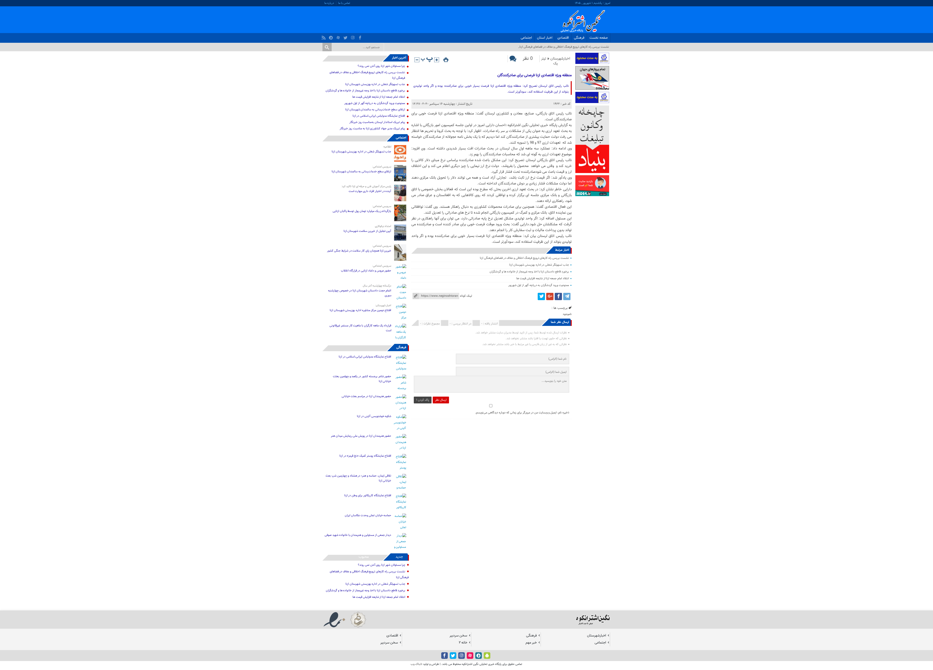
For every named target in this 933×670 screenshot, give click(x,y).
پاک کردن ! (422, 400)
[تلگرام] (566, 296)
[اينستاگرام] (353, 36)
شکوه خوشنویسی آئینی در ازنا (374, 416)
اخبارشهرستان (560, 58)
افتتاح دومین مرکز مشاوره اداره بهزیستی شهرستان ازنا (360, 310)
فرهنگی (579, 38)
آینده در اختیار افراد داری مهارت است (370, 191)
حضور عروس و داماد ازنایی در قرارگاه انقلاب (366, 271)
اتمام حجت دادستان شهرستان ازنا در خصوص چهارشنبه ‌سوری (359, 293)
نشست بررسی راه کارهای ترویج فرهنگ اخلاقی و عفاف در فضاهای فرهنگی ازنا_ (563, 47)
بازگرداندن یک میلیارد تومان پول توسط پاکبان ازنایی (362, 211)
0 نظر (528, 58)
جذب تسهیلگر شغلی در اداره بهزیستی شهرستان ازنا (539, 265)
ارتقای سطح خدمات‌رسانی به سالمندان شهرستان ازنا (375, 109)
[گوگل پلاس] (549, 296)
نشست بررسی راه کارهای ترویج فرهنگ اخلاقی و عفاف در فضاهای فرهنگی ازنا (524, 258)
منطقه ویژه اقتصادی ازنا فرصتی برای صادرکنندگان (534, 75)
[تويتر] (346, 36)
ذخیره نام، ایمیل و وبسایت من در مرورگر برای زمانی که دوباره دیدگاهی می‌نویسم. (522, 412)
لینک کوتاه (466, 296)
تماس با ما (344, 3)
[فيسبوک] (360, 36)
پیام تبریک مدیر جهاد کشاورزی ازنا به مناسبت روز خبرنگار (372, 128)
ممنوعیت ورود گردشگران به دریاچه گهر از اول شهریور (538, 285)
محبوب (364, 557)
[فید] (324, 36)
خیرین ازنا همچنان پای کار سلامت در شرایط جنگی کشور (359, 251)
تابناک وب (416, 664)
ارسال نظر (441, 400)
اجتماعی (526, 38)
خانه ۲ (463, 642)
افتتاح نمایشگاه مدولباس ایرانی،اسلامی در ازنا (379, 116)
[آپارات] (338, 36)
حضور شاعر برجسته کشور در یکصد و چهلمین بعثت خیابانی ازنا (362, 378)
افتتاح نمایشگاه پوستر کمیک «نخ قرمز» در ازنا (365, 456)
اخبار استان (544, 38)
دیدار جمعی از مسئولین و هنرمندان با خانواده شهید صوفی (358, 535)
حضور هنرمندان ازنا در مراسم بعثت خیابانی (366, 396)
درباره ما (329, 3)
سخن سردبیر (458, 635)
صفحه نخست (598, 38)
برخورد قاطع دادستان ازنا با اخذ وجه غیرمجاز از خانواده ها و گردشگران (529, 272)
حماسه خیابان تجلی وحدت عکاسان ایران (367, 515)
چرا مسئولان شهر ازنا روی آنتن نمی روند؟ (381, 66)
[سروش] (331, 36)
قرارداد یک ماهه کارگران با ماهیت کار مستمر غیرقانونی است (360, 328)
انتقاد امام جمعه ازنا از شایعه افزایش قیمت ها (542, 278)
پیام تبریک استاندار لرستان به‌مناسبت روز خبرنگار (377, 122)
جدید (399, 557)
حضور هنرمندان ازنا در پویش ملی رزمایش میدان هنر (361, 436)
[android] (487, 655)
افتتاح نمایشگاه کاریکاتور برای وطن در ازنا (367, 495)
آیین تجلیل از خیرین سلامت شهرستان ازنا (367, 231)
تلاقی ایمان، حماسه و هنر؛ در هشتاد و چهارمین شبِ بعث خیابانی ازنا (358, 478)
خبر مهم (531, 642)
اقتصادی (563, 38)
